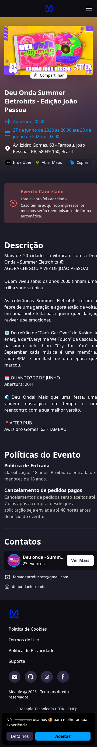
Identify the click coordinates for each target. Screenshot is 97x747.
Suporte (17, 661)
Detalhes (20, 736)
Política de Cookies (28, 629)
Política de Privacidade (31, 650)
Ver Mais (80, 560)
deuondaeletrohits (28, 586)
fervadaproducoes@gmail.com (40, 576)
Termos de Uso (24, 640)
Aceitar (63, 736)
